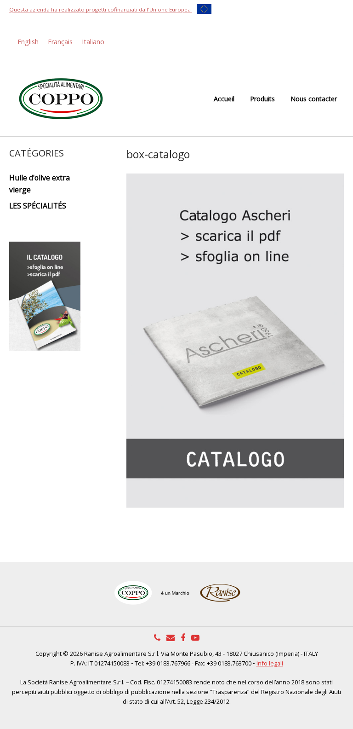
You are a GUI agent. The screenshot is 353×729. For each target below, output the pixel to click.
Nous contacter (313, 98)
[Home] (61, 98)
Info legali (269, 663)
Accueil (224, 98)
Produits (262, 98)
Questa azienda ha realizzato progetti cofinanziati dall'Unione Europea (100, 9)
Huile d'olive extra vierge (39, 183)
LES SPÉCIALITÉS (37, 206)
